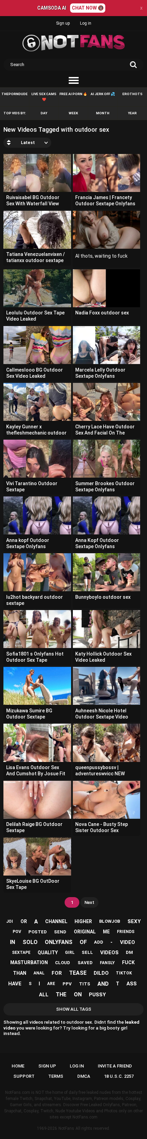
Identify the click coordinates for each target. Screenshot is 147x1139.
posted (37, 931)
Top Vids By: (14, 113)
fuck (128, 962)
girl (70, 952)
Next (89, 902)
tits (84, 983)
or (24, 921)
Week (73, 113)
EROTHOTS (132, 94)
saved (85, 962)
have (15, 984)
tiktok (124, 973)
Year (132, 113)
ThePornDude (14, 94)
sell (87, 952)
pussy (97, 995)
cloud (62, 962)
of (83, 942)
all (44, 995)
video (127, 942)
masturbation (29, 962)
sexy (134, 921)
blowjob (109, 921)
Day (44, 113)
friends (125, 931)
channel (56, 921)
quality (48, 952)
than (19, 973)
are (51, 983)
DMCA (83, 1076)
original (85, 931)
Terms (55, 1076)
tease (77, 973)
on (78, 994)
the (61, 994)
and (103, 984)
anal (39, 973)
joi (9, 921)
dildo (101, 973)
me (106, 931)
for (57, 973)
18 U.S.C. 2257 (119, 1076)
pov (17, 931)
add (98, 942)
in (12, 942)
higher (83, 921)
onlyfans (58, 942)
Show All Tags (73, 1009)
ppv (67, 983)
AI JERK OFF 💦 (103, 94)
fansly (107, 962)
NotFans (66, 1128)
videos (109, 952)
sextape (21, 952)
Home (18, 1066)
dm (129, 952)
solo (30, 942)
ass (131, 984)
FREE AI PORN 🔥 (73, 94)
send (60, 931)
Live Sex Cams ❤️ (43, 96)
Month (102, 113)
